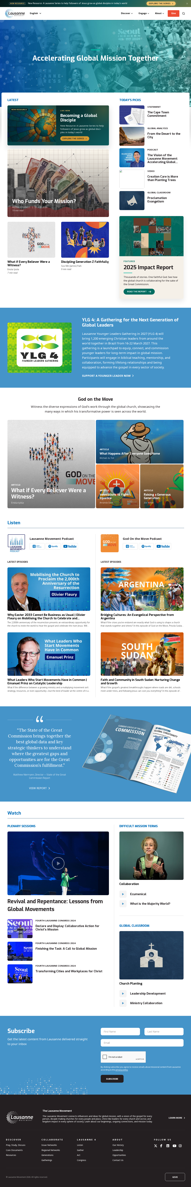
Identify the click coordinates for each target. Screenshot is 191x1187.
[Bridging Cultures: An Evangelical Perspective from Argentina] (142, 589)
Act (78, 1155)
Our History (118, 1145)
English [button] (34, 13)
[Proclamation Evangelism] (131, 200)
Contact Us (118, 1160)
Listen (80, 1145)
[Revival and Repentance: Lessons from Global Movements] (58, 863)
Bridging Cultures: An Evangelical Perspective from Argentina (137, 616)
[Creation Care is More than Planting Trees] (131, 179)
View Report (38, 788)
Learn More (175, 1117)
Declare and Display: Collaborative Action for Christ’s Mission (67, 928)
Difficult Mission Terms (138, 826)
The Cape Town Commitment (158, 114)
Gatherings (46, 1160)
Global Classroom (159, 192)
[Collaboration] (151, 856)
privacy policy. (122, 1069)
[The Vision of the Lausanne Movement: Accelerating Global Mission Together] (131, 157)
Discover (125, 13)
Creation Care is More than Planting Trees (162, 178)
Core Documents (14, 1150)
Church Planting (130, 984)
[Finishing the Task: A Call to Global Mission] (20, 951)
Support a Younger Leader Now (106, 375)
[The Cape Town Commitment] (131, 114)
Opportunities (119, 1155)
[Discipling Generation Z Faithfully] (85, 240)
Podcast (152, 149)
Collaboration (129, 884)
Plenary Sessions (21, 826)
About (158, 13)
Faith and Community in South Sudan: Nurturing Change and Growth (140, 681)
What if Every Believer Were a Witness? (28, 263)
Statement (154, 106)
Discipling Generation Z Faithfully (85, 262)
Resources (11, 1155)
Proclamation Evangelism (157, 199)
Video (151, 171)
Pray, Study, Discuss (15, 1145)
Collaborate (52, 1139)
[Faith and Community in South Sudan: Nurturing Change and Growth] (142, 654)
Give (173, 13)
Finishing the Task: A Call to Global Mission (66, 949)
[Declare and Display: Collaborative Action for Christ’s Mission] (20, 928)
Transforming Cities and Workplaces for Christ (69, 971)
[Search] (184, 13)
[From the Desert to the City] (131, 136)
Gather (80, 1150)
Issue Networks (49, 1145)
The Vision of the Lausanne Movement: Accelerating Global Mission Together (162, 160)
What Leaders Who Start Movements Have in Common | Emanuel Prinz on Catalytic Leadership (47, 681)
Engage (143, 13)
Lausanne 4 (86, 1139)
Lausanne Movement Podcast (52, 539)
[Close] (187, 3)
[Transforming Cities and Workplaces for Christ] (20, 973)
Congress (81, 1160)
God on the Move (95, 399)
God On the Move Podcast (142, 539)
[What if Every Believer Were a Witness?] (31, 240)
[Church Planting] (151, 955)
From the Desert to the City (163, 135)
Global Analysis (157, 128)
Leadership (118, 1150)
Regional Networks (50, 1150)
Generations (47, 1155)
